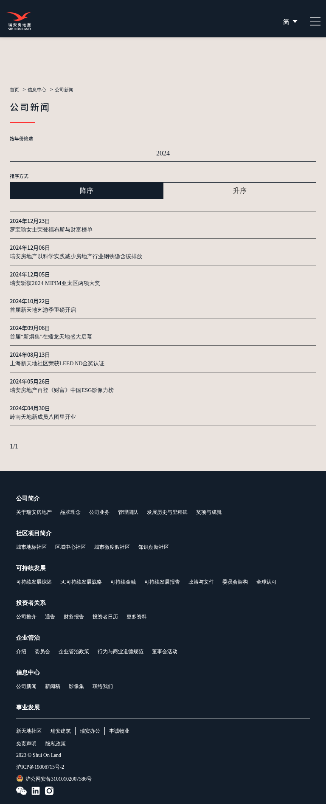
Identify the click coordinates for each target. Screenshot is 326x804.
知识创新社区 (153, 547)
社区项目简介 (34, 533)
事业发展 (28, 707)
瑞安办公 (90, 731)
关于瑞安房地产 (34, 512)
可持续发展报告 (162, 582)
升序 (240, 190)
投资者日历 (105, 617)
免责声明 (26, 744)
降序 (86, 190)
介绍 (21, 651)
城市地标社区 (31, 547)
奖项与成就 (209, 512)
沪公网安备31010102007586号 (58, 779)
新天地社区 (29, 731)
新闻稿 (52, 686)
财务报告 (74, 617)
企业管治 (28, 638)
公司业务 (99, 512)
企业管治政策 (74, 651)
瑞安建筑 (61, 731)
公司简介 (28, 498)
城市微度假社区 (112, 547)
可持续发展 (31, 568)
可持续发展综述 (34, 582)
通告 (50, 617)
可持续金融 (123, 582)
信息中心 (37, 89)
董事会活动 (164, 651)
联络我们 (103, 686)
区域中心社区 (70, 547)
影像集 (76, 686)
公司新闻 (26, 686)
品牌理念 (70, 512)
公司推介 (26, 617)
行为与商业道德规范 (120, 651)
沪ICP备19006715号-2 (40, 767)
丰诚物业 (119, 731)
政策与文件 (201, 582)
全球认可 (266, 582)
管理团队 (128, 512)
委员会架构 (235, 582)
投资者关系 (31, 603)
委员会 (42, 651)
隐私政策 (55, 744)
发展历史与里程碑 (167, 512)
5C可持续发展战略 (81, 582)
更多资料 (136, 617)
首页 (14, 89)
